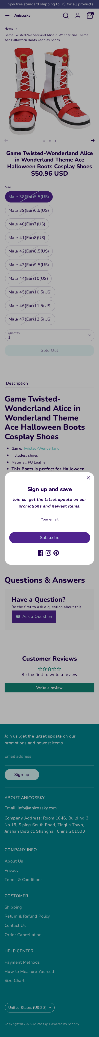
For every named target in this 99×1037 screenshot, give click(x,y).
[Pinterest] (56, 553)
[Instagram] (48, 553)
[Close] (88, 478)
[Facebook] (40, 553)
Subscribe (49, 537)
